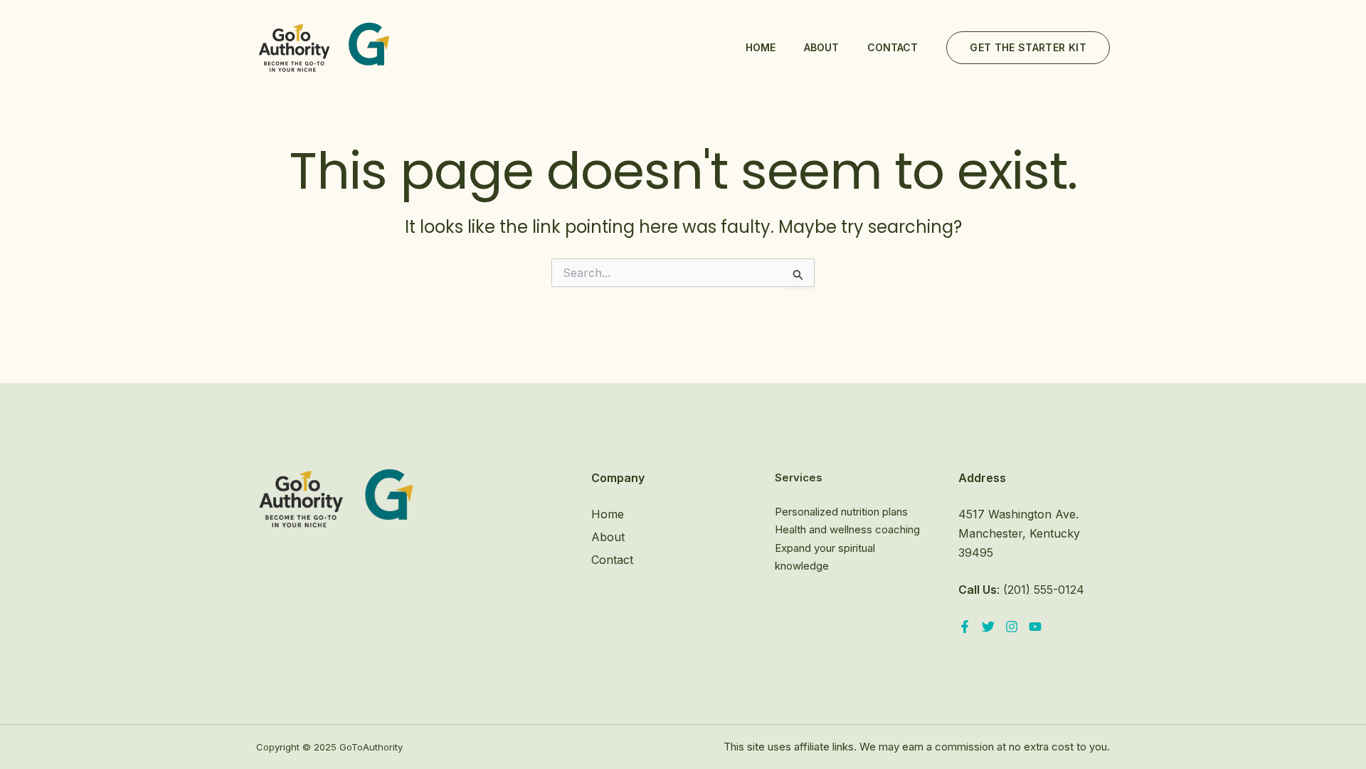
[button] (1028, 47)
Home (760, 47)
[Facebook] (964, 626)
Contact (892, 47)
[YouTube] (1035, 626)
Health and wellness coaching (847, 529)
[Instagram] (1011, 626)
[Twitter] (988, 626)
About (821, 47)
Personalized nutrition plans (841, 511)
